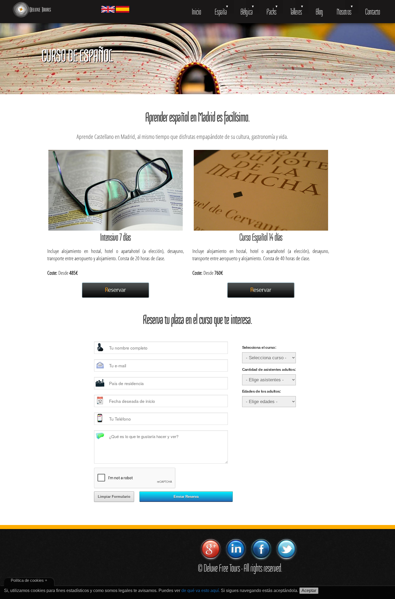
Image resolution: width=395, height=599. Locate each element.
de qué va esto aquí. (200, 590)
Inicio (196, 11)
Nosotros (344, 11)
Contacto (372, 11)
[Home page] (32, 10)
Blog (319, 11)
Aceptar (308, 590)
